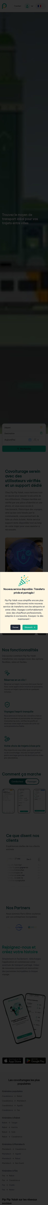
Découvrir (29, 627)
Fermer (15, 627)
